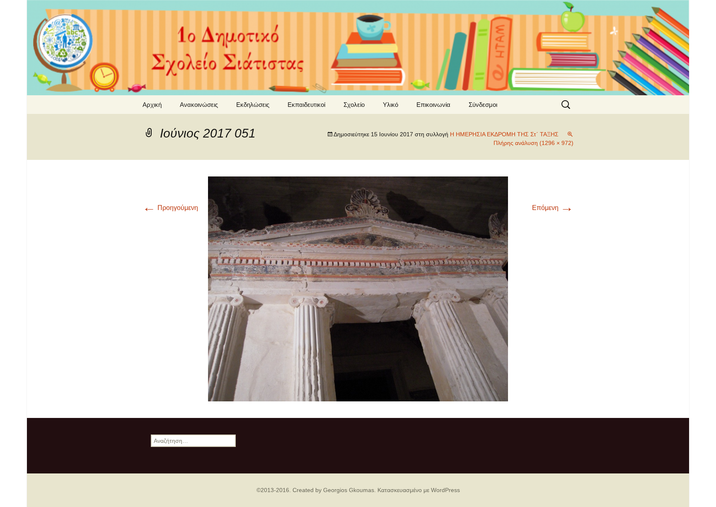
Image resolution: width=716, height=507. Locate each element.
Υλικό (390, 104)
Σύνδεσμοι (483, 104)
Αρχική (152, 104)
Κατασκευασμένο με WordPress (418, 490)
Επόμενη (552, 207)
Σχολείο (354, 104)
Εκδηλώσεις (252, 104)
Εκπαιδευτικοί (306, 104)
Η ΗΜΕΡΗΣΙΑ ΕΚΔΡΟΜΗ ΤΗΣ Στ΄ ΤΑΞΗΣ (504, 134)
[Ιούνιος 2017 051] (358, 288)
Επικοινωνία (433, 104)
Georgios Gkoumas (348, 490)
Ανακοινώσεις (199, 104)
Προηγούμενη (170, 207)
